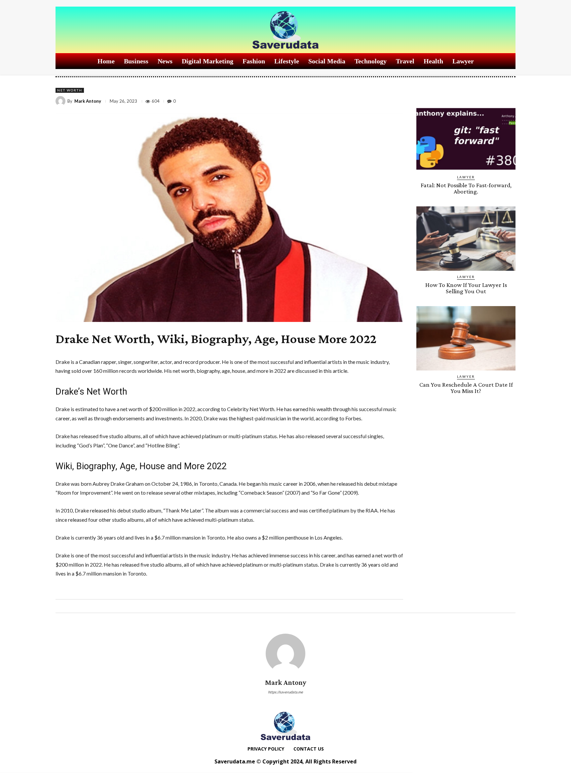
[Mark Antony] (61, 101)
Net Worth (69, 90)
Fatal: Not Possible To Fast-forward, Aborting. (466, 188)
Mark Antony (87, 101)
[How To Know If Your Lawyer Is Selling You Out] (465, 238)
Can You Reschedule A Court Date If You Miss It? (466, 387)
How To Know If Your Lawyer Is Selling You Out (466, 288)
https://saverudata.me (285, 692)
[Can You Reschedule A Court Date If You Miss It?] (465, 338)
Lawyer (466, 177)
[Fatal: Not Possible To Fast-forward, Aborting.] (465, 139)
